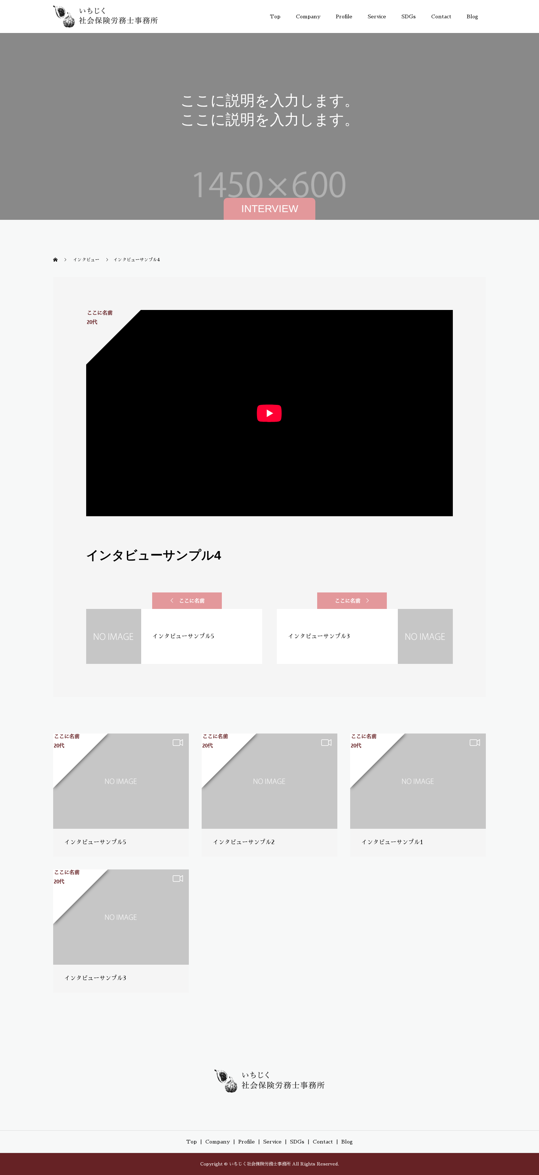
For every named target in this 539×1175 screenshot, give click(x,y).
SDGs (409, 16)
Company (308, 16)
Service (377, 16)
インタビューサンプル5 (95, 842)
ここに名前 (192, 600)
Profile (344, 16)
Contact (441, 16)
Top (275, 16)
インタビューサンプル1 (392, 842)
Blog (472, 16)
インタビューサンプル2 (244, 842)
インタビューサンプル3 (95, 978)
